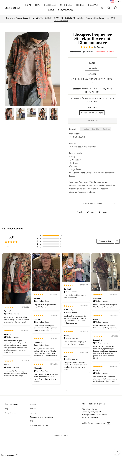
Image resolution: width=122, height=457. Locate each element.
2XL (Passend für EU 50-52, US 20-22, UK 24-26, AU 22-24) (91, 100)
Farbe (92, 63)
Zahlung (33, 413)
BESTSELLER (50, 5)
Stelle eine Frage (92, 203)
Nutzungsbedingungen (39, 425)
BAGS (51, 10)
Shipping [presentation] (85, 129)
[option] (61, 19)
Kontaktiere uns (10, 413)
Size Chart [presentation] (96, 129)
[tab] (74, 129)
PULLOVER (93, 5)
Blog (6, 408)
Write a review (105, 241)
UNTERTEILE (66, 5)
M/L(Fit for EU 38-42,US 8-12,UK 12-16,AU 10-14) (92, 81)
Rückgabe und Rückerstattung (41, 417)
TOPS (37, 5)
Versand (92, 108)
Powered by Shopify (61, 435)
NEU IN (27, 5)
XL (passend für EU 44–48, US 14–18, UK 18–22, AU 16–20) (92, 90)
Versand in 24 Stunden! (92, 112)
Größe (92, 74)
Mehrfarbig (92, 68)
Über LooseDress (11, 404)
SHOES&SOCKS (66, 10)
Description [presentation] (74, 129)
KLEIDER (80, 5)
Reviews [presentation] (106, 129)
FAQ (31, 421)
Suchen (33, 404)
